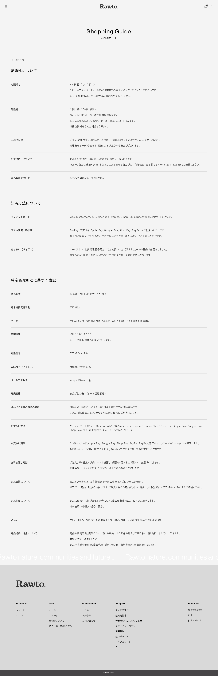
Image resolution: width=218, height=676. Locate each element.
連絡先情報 (121, 615)
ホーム (52, 610)
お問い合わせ (89, 621)
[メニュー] (5, 6)
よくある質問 (122, 610)
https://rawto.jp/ (81, 367)
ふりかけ (20, 615)
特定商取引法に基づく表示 (129, 621)
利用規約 (120, 631)
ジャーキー (21, 610)
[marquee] (109, 557)
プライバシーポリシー (126, 626)
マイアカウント (123, 642)
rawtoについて (56, 621)
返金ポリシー (122, 636)
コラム (85, 610)
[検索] (212, 6)
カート (119, 647)
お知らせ (86, 615)
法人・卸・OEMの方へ (60, 626)
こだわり (53, 615)
